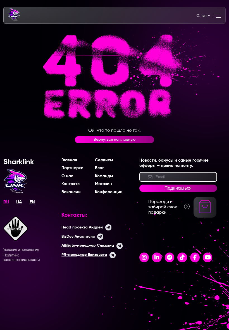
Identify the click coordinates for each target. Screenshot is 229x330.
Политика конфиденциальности (21, 258)
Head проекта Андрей (82, 227)
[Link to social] (144, 257)
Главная (69, 160)
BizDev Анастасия (78, 237)
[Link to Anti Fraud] (15, 240)
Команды (104, 176)
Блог (99, 168)
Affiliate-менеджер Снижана (87, 245)
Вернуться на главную (114, 140)
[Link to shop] (205, 213)
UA (19, 202)
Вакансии (71, 192)
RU (6, 202)
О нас (67, 176)
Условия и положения (21, 250)
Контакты (70, 184)
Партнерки (72, 168)
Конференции (109, 192)
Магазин (103, 184)
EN (32, 202)
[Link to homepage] (14, 20)
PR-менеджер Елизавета (84, 255)
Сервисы (104, 160)
